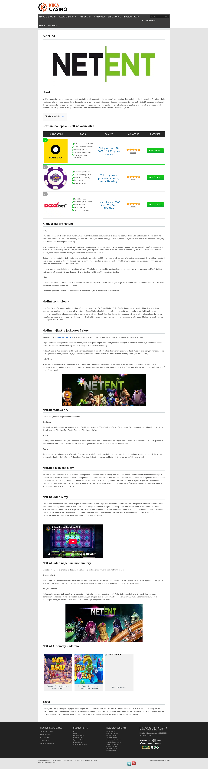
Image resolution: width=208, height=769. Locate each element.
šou (63, 116)
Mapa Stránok (77, 742)
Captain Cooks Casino (113, 742)
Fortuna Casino (111, 735)
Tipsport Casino (111, 738)
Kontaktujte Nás (78, 735)
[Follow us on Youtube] (134, 763)
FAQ (74, 731)
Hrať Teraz (155, 151)
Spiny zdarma (44, 740)
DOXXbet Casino (112, 733)
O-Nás (75, 733)
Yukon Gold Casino (112, 744)
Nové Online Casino (46, 732)
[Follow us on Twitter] (129, 764)
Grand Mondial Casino (113, 740)
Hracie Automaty (45, 734)
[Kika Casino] (53, 7)
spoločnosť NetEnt (63, 337)
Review (133, 153)
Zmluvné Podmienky (80, 744)
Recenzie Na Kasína (47, 743)
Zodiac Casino (111, 731)
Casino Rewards (111, 746)
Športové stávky (78, 740)
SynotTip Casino (111, 748)
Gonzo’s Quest (78, 738)
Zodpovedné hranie (146, 735)
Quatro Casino (111, 751)
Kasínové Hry (44, 737)
